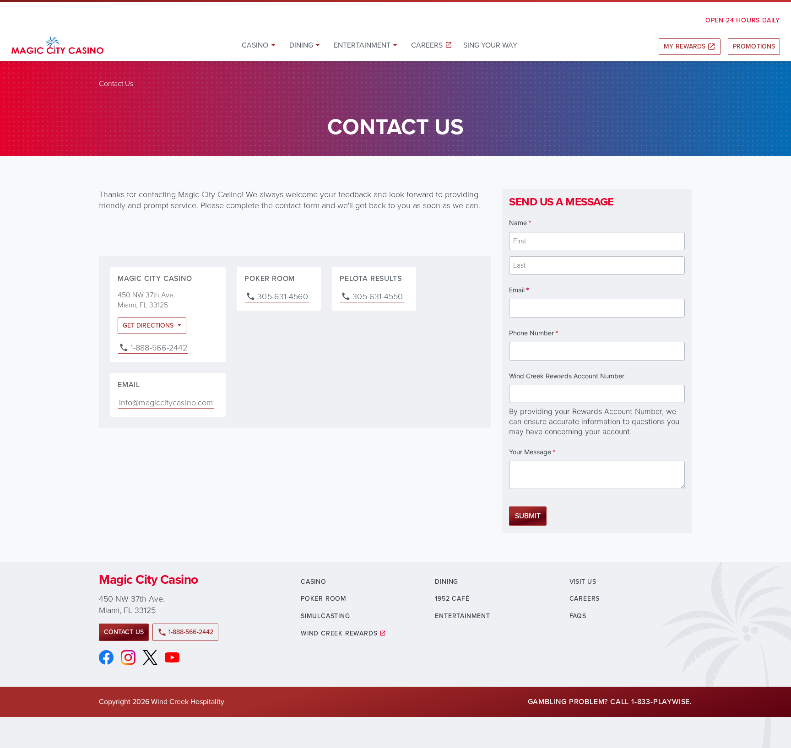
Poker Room (324, 598)
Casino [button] (255, 45)
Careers (427, 45)
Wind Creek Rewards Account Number (566, 376)
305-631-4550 (377, 296)
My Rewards (689, 46)
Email (531, 290)
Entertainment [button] (362, 45)
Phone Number (546, 333)
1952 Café (452, 598)
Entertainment (462, 616)
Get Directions (149, 325)
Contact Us (124, 632)
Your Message (545, 452)
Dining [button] (301, 45)
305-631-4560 (282, 296)
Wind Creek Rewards (339, 633)
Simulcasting (325, 616)
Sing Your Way (490, 45)
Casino (313, 582)
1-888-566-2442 (158, 348)
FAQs (577, 616)
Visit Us (582, 582)
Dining (446, 582)
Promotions (754, 46)
